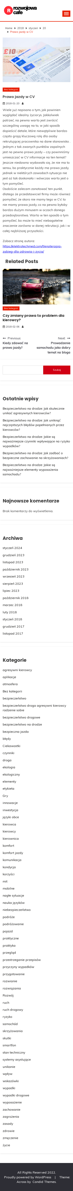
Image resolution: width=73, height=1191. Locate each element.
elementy (9, 781)
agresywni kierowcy (17, 670)
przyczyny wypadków (18, 967)
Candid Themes (44, 1182)
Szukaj (57, 369)
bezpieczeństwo (14, 698)
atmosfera (10, 684)
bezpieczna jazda (16, 731)
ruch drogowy (13, 1009)
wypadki (9, 1088)
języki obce (11, 817)
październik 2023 (16, 569)
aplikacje (9, 677)
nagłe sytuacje (13, 895)
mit (5, 881)
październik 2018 (16, 598)
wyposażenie (12, 1102)
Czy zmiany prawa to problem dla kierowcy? (33, 317)
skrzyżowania (13, 1031)
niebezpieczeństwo (17, 910)
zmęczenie (10, 1138)
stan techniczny (14, 1052)
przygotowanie (14, 974)
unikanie (9, 1067)
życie (6, 1145)
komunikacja (12, 860)
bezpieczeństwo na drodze (22, 724)
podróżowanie (13, 924)
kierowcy (9, 831)
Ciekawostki (11, 746)
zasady (8, 1123)
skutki (7, 1038)
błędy (7, 738)
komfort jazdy (13, 853)
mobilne (9, 888)
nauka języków (14, 903)
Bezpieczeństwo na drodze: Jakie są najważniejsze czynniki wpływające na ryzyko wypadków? (36, 441)
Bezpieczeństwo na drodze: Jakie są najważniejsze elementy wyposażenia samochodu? (30, 469)
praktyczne (11, 938)
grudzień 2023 (13, 555)
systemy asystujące (17, 1059)
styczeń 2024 (12, 548)
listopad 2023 (13, 562)
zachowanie (11, 1109)
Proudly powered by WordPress (28, 1177)
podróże (9, 917)
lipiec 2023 (11, 591)
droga (7, 760)
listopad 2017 (13, 633)
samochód (10, 1024)
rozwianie (10, 981)
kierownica (11, 838)
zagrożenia (11, 1116)
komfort (8, 845)
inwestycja (10, 810)
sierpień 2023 (13, 583)
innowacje (10, 803)
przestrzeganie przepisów (22, 960)
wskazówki (11, 1081)
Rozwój (8, 995)
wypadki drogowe (16, 1095)
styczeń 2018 (12, 619)
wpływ (7, 1074)
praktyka (9, 945)
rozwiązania (12, 988)
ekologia (9, 767)
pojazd (8, 931)
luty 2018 (10, 612)
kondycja (9, 867)
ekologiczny (11, 774)
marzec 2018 (12, 605)
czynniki (8, 753)
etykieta (8, 788)
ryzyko (7, 1017)
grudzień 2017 (13, 626)
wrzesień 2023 (13, 576)
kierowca (9, 824)
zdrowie (9, 1131)
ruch (6, 1002)
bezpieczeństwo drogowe (21, 717)
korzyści (9, 874)
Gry (5, 796)
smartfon (9, 1045)
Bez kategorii (11, 89)
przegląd (9, 952)
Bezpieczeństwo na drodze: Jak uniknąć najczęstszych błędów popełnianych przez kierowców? (33, 424)
